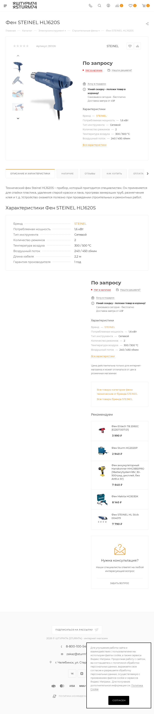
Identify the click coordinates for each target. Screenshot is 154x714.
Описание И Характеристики (30, 173)
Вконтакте (72, 674)
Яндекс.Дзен (82, 674)
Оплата (138, 173)
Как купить (114, 173)
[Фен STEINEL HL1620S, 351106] (51, 96)
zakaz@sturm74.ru (79, 654)
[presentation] (18, 55)
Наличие (67, 173)
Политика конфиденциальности (80, 696)
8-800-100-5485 (78, 646)
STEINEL (113, 46)
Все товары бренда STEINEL (115, 399)
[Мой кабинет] (108, 6)
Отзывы (90, 173)
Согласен (118, 700)
